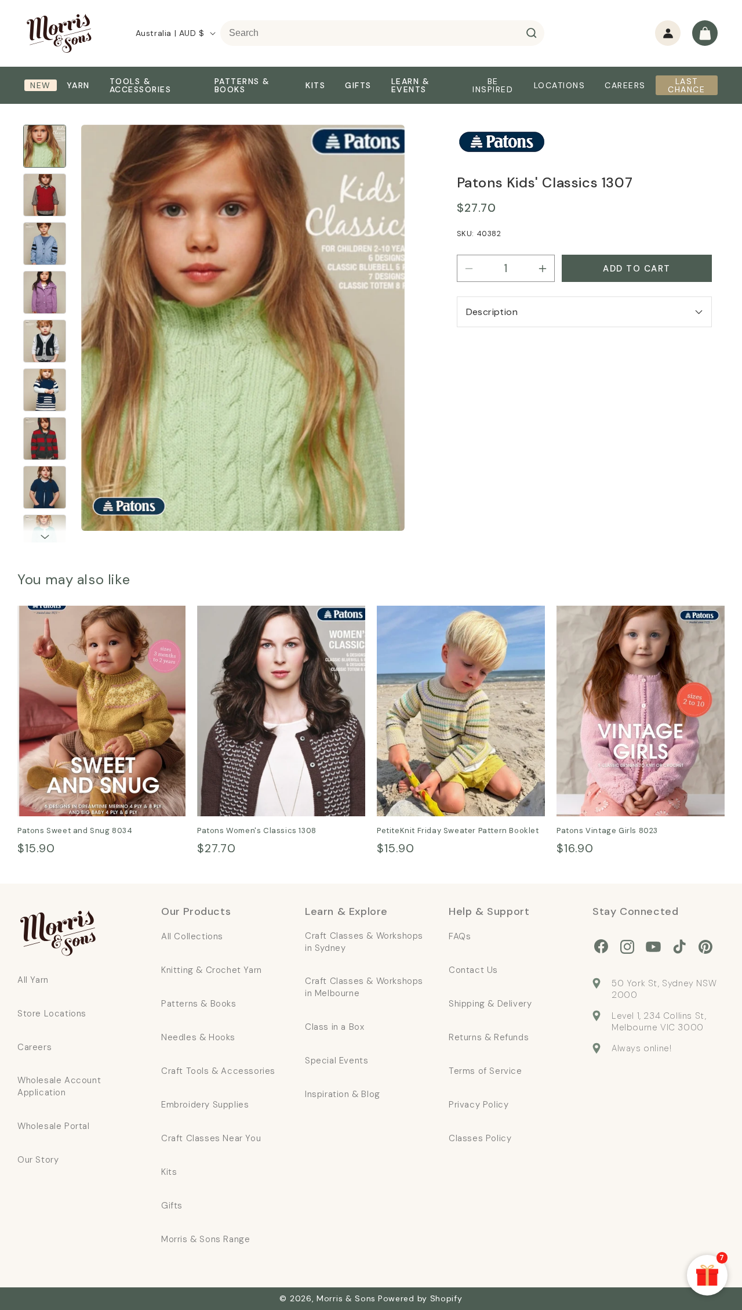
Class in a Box (334, 1027)
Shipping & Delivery (490, 1003)
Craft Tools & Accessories (218, 1071)
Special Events (336, 1060)
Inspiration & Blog (342, 1094)
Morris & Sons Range (205, 1239)
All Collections (192, 936)
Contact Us (473, 970)
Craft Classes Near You (211, 1138)
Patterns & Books (199, 1003)
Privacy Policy (478, 1104)
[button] (705, 33)
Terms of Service (485, 1071)
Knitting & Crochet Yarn (211, 970)
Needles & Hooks (198, 1037)
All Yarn (33, 980)
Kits (169, 1172)
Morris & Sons (346, 1298)
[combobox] (382, 33)
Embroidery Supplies (205, 1104)
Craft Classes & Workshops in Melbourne (364, 987)
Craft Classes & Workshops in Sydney (364, 942)
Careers (34, 1047)
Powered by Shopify (420, 1298)
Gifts (172, 1205)
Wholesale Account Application (59, 1086)
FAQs (460, 936)
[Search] (532, 33)
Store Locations (51, 1013)
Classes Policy (480, 1138)
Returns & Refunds (489, 1037)
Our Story (38, 1160)
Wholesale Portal (53, 1126)
